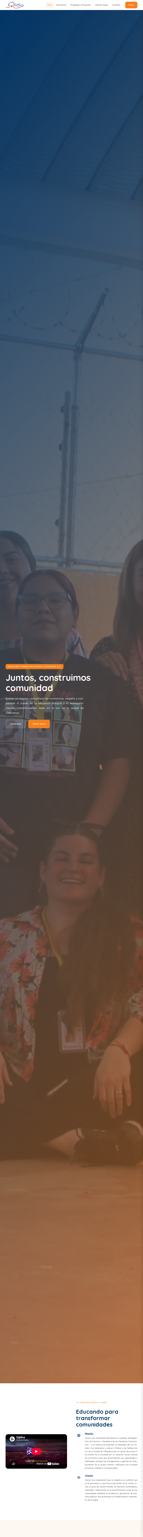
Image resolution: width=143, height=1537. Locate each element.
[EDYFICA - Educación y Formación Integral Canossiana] (14, 5)
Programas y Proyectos (81, 5)
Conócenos (15, 723)
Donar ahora (39, 723)
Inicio (50, 5)
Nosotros (61, 5)
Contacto (116, 5)
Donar (131, 5)
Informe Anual (101, 5)
